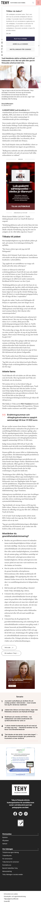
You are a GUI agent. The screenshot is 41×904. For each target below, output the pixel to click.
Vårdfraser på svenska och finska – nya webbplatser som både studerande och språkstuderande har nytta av (18, 719)
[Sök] (33, 3)
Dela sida (7, 647)
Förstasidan (7, 834)
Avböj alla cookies (20, 44)
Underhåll (7, 901)
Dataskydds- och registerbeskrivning (15, 896)
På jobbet (5, 841)
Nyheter (5, 837)
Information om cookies (11, 894)
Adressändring (7, 871)
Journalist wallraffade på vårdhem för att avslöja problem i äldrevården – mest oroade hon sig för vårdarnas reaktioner (20, 703)
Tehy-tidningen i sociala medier (12, 874)
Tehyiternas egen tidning (10, 852)
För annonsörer (7, 859)
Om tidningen (7, 849)
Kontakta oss (6, 865)
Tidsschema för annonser (10, 862)
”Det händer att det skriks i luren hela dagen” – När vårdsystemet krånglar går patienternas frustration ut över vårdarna (21, 736)
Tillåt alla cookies (20, 38)
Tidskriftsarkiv (7, 856)
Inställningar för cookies (20, 49)
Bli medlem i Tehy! (11, 653)
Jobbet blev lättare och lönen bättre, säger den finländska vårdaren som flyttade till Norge (21, 711)
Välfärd (4, 844)
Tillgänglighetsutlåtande (11, 899)
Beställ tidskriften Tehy (10, 868)
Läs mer (8, 33)
